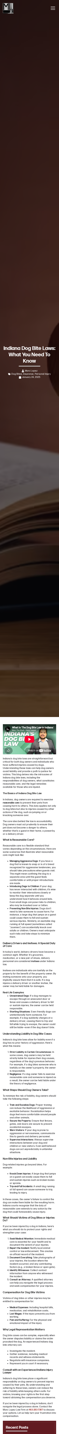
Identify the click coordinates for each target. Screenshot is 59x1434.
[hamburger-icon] (53, 8)
